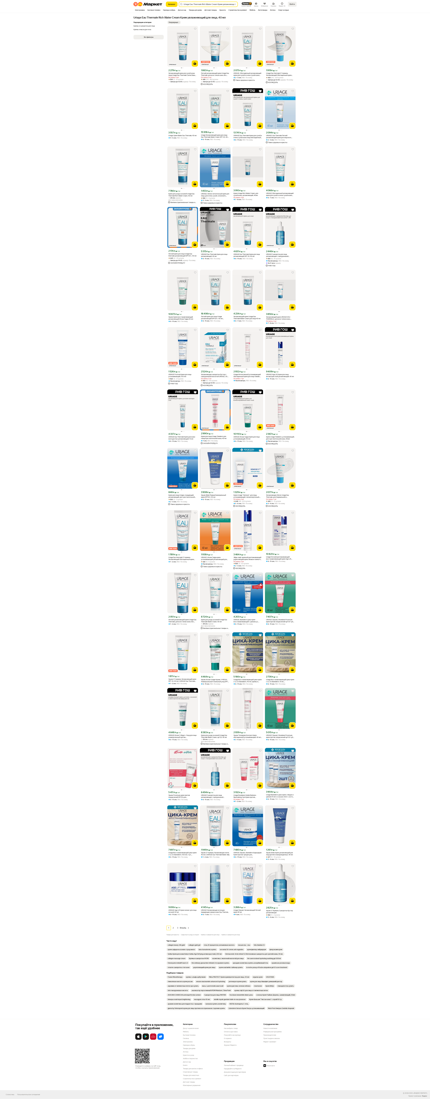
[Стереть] (235, 4)
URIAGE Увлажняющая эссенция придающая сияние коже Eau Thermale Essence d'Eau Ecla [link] (215, 911)
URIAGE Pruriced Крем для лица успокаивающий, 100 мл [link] (179, 375)
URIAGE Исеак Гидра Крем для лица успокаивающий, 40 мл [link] (246, 438)
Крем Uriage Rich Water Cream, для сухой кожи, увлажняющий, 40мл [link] (245, 194)
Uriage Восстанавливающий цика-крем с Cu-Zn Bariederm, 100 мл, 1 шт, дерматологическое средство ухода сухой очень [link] (182, 854)
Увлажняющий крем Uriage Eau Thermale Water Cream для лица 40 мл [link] (247, 317)
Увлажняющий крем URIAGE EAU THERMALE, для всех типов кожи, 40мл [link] (278, 318)
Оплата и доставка (231, 1032)
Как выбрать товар (231, 1028)
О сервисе (228, 1038)
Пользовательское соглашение (28, 1094)
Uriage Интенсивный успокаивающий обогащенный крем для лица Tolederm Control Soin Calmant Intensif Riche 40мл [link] (247, 375)
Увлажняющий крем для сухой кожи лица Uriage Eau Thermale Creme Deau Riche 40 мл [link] (181, 74)
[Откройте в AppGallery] (153, 1039)
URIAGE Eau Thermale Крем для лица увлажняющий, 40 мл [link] (214, 255)
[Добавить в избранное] (195, 28)
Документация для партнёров (235, 1072)
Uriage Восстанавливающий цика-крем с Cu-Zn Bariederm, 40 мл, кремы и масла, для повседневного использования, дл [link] (247, 681)
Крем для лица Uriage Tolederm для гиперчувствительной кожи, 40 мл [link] (214, 437)
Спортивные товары (190, 1072)
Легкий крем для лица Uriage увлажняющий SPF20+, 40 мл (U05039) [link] (212, 318)
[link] (176, 945)
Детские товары (189, 1082)
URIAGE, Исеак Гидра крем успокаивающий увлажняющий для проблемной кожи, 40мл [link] (214, 558)
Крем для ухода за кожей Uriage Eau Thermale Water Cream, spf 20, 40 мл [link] (214, 736)
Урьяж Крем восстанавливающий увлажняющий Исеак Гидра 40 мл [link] (180, 318)
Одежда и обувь (189, 1045)
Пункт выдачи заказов (271, 1038)
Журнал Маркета (230, 1045)
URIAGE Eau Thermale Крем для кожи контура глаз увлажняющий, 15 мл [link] (181, 438)
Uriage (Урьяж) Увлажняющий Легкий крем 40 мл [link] (247, 911)
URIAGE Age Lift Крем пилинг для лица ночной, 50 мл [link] (182, 911)
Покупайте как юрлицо (232, 1035)
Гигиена (186, 1038)
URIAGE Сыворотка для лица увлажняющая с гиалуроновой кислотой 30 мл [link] (277, 255)
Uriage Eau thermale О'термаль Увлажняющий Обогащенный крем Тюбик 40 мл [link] (278, 74)
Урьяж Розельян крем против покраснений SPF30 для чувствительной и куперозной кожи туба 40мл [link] (181, 796)
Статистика (10, 1094)
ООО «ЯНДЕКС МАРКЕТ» (418, 1093)
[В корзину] (194, 63)
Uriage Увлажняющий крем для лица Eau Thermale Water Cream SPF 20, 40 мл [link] (214, 136)
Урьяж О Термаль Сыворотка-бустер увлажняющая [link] (279, 912)
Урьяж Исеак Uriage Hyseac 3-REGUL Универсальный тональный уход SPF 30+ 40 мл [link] (214, 681)
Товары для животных (191, 1075)
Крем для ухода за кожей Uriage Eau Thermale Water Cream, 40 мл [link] (214, 621)
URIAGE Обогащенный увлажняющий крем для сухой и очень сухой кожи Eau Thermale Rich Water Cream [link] (279, 194)
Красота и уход (188, 1055)
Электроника (187, 1042)
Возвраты (227, 1042)
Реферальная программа (272, 1032)
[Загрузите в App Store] (138, 1039)
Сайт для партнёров (231, 1075)
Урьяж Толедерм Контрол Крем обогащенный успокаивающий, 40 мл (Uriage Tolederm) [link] (247, 736)
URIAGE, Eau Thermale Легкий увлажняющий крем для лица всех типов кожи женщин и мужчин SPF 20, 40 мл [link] (280, 137)
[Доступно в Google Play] (146, 1039)
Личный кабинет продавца (233, 1065)
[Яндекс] (424, 1096)
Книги (185, 1065)
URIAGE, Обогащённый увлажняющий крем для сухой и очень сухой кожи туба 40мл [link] (247, 74)
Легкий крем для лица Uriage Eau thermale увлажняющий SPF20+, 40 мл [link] (182, 255)
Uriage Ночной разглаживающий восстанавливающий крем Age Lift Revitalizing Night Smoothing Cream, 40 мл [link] (279, 558)
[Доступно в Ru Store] (160, 1039)
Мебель (186, 1032)
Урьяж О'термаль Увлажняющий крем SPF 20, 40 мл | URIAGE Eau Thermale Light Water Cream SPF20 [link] (182, 680)
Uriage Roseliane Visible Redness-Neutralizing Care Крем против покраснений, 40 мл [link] (245, 796)
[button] (174, 22)
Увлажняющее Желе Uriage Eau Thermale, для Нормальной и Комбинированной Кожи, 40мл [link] (277, 496)
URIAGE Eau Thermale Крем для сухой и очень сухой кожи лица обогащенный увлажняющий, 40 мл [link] (247, 137)
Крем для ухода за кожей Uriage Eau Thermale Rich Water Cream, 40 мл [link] (181, 195)
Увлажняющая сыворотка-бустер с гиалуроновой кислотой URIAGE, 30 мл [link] (214, 375)
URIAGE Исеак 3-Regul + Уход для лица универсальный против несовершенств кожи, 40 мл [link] (182, 736)
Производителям (269, 1035)
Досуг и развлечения (191, 1028)
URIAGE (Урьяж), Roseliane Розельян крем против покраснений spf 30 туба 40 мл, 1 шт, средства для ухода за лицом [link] (280, 621)
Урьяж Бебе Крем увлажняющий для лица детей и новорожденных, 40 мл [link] (279, 854)
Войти (292, 4)
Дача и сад (187, 1062)
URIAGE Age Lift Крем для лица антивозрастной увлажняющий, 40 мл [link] (280, 375)
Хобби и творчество (190, 1058)
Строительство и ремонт (192, 1079)
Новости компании (270, 1028)
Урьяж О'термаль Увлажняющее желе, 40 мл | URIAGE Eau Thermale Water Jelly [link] (215, 854)
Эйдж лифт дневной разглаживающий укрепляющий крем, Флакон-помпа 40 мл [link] (247, 558)
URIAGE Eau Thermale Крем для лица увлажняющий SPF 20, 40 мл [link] (246, 255)
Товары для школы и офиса (193, 1068)
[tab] (139, 10)
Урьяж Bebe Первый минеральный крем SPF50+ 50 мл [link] (213, 496)
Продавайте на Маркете (233, 1069)
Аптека (185, 1052)
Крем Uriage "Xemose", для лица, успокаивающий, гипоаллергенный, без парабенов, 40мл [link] (246, 496)
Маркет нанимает (269, 1042)
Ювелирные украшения (191, 1085)
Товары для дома (189, 1048)
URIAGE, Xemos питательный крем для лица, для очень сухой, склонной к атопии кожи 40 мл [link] (215, 195)
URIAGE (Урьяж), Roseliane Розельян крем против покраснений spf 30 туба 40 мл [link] (280, 736)
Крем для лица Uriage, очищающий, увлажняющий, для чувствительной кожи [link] (181, 496)
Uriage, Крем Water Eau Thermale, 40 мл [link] (182, 135)
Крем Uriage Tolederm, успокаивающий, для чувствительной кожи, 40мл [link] (280, 438)
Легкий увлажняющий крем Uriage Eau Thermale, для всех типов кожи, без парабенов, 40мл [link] (215, 74)
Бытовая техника (189, 1035)
